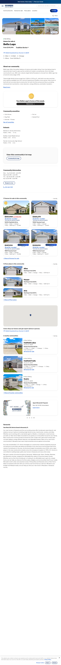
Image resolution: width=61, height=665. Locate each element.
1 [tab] (27, 418)
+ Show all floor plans (10, 300)
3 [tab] (32, 418)
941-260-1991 (9, 187)
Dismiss (55, 662)
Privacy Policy (47, 659)
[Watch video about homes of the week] (30, 96)
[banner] (30, 2)
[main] (30, 339)
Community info (8, 10)
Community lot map (13, 158)
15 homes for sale (29, 388)
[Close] (59, 657)
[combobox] (47, 5)
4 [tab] (34, 418)
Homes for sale (18, 10)
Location (34, 10)
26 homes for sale (29, 351)
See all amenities (8, 122)
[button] (54, 10)
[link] (16, 26)
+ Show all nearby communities (13, 393)
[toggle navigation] (2, 6)
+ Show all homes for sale (11, 258)
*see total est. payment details (12, 219)
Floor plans (27, 10)
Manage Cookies (40, 662)
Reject (47, 662)
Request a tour (9, 183)
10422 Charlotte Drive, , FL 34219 (17, 53)
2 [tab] (29, 418)
